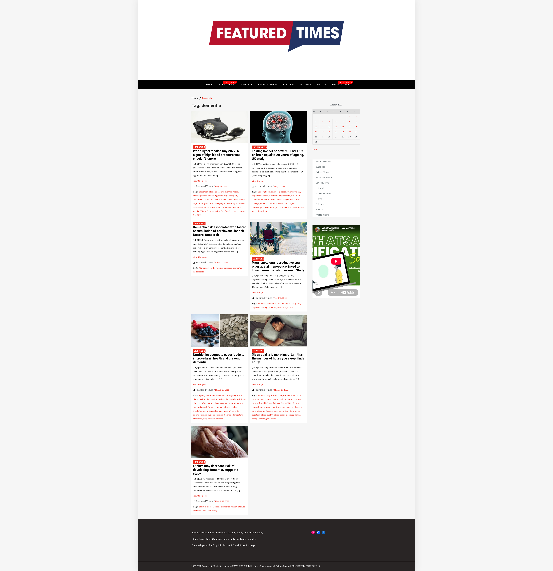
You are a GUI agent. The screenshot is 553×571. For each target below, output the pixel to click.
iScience (276, 403)
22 (350, 131)
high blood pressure (203, 203)
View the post (200, 181)
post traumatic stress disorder (290, 207)
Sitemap (250, 545)
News (319, 198)
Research (206, 510)
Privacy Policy (235, 532)
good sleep (272, 399)
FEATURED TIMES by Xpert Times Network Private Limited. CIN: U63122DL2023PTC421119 (276, 566)
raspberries (209, 418)
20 (336, 131)
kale (220, 411)
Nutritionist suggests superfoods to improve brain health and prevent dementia (219, 358)
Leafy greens (230, 411)
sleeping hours (293, 415)
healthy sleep (285, 399)
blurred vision (231, 191)
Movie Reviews (324, 193)
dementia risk (274, 303)
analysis (202, 506)
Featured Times (276, 70)
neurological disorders (263, 207)
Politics (305, 85)
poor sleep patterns (261, 411)
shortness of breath (231, 207)
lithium (241, 506)
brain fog (275, 191)
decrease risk (213, 506)
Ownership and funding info (207, 545)
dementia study (289, 303)
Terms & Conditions (234, 545)
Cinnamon (207, 403)
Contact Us (221, 532)
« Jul (315, 149)
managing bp (220, 203)
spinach (219, 418)
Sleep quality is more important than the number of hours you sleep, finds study (278, 358)
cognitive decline (260, 195)
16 (356, 126)
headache (215, 199)
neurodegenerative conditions (266, 407)
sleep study (279, 415)
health (234, 506)
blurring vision (200, 195)
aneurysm (203, 191)
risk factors (198, 271)
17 (316, 131)
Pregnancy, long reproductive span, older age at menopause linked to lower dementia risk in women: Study (278, 266)
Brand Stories (342, 83)
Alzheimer (204, 268)
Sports (321, 85)
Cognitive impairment (279, 195)
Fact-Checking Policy (217, 538)
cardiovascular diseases (221, 268)
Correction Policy (253, 532)
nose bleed (198, 207)
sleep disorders (286, 411)
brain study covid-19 (290, 191)
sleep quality (267, 415)
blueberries (211, 399)
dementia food (200, 407)
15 (350, 126)
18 (323, 131)
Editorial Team (238, 538)
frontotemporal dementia (205, 411)
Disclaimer (208, 532)
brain (267, 191)
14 (343, 126)
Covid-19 (295, 195)
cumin (230, 403)
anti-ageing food (234, 395)
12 (329, 126)
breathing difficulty (217, 195)
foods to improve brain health (222, 407)
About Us (197, 532)
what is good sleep (267, 418)
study (254, 418)
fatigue (206, 199)
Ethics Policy (198, 538)
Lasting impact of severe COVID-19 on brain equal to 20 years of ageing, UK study (278, 155)
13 (336, 126)
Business (289, 85)
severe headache (212, 207)
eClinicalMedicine (278, 203)
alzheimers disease (215, 395)
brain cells (223, 399)
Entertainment (268, 85)
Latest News (227, 83)
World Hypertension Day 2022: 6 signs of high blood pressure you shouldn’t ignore (216, 154)
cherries (197, 403)
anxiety (261, 191)
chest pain (232, 195)
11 (322, 126)
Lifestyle (246, 85)
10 (316, 126)
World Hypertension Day (212, 211)
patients (197, 510)
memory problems (236, 203)
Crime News (322, 172)
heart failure (239, 199)
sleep (275, 411)
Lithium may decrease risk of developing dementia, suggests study (215, 469)
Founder (251, 538)
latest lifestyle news (291, 403)
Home (209, 85)
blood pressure (216, 191)
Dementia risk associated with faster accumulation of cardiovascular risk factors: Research (219, 231)
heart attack (226, 199)
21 (343, 131)
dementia (197, 199)
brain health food (237, 399)
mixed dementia (215, 415)
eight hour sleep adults (278, 395)
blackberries (199, 399)
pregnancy (288, 307)
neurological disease (292, 407)
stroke (196, 211)
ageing (202, 395)
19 (329, 131)
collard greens (220, 403)
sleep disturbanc (260, 211)
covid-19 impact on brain (263, 199)
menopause (276, 307)
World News (322, 214)
